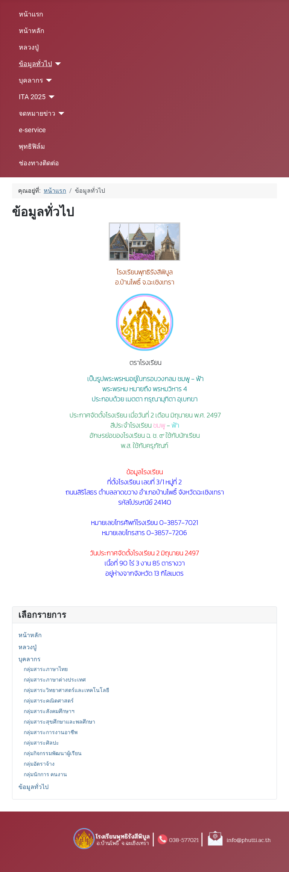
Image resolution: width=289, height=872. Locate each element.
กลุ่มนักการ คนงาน (45, 774)
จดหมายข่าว (37, 113)
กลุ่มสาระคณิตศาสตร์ (49, 701)
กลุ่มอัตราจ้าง (39, 764)
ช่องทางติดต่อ (39, 163)
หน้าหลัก (31, 31)
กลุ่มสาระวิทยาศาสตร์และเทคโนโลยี (66, 690)
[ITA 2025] (50, 96)
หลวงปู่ (29, 47)
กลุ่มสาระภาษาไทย (46, 669)
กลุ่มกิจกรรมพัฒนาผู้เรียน (53, 753)
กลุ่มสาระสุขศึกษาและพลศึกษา (59, 722)
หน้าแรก (31, 14)
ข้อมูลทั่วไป (35, 64)
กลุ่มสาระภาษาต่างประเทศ (55, 680)
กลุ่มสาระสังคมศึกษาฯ (49, 711)
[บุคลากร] (47, 80)
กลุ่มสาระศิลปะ (41, 743)
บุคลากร (31, 80)
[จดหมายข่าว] (60, 113)
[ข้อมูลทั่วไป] (56, 63)
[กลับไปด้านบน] (276, 859)
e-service (32, 130)
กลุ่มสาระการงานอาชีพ (51, 732)
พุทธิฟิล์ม (32, 146)
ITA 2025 (32, 97)
